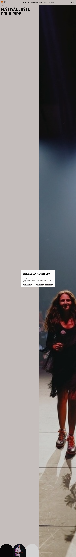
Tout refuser (40, 284)
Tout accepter (48, 284)
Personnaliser (27, 284)
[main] (38, 278)
